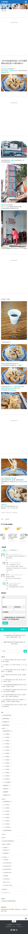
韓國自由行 (6, 853)
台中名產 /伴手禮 (7, 885)
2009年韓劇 (6, 776)
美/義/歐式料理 (7, 866)
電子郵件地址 (17, 607)
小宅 (3, 66)
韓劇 (3, 728)
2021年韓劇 (6, 737)
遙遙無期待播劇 (7, 830)
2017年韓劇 (6, 750)
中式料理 (5, 859)
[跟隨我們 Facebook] (21, 629)
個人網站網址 (6, 612)
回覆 (6, 560)
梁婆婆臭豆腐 (11, 388)
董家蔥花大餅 (13, 70)
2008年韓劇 (6, 779)
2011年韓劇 (6, 769)
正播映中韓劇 (5, 718)
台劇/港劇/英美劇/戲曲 (7, 841)
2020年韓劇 (6, 740)
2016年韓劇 (6, 753)
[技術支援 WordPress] (10, 926)
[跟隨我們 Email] (24, 629)
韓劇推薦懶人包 (7, 731)
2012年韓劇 (6, 766)
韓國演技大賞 (6, 795)
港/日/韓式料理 (7, 863)
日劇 (3, 834)
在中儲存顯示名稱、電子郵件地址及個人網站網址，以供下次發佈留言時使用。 (14, 618)
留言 (4, 597)
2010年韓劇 (6, 772)
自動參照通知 (14, 550)
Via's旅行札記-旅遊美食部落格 (8, 901)
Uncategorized (5, 892)
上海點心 (6, 70)
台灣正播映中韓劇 (6, 715)
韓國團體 (5, 792)
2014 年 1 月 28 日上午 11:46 (16, 554)
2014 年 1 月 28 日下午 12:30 (17, 574)
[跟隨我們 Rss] (26, 629)
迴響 (5, 550)
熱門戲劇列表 (5, 722)
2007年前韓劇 (6, 782)
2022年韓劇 (6, 734)
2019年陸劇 (6, 814)
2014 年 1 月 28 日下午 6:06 (15, 583)
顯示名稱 (5, 607)
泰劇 (3, 837)
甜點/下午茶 (6, 882)
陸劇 (3, 799)
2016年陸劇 (6, 824)
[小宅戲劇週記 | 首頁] (6, 2)
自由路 (4, 69)
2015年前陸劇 (6, 827)
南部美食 (4, 889)
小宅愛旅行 (5, 847)
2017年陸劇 (6, 820)
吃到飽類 (5, 875)
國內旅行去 (6, 850)
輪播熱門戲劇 (5, 725)
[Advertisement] (14, 37)
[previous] (1, 535)
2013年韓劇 (6, 763)
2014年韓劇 (6, 759)
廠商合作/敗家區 (6, 844)
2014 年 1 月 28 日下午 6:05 (15, 562)
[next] (26, 535)
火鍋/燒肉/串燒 (7, 872)
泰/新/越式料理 (7, 869)
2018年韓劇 (6, 747)
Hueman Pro (19, 926)
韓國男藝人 (6, 785)
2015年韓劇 (6, 756)
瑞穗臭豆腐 (3, 72)
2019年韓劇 (6, 743)
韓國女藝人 (6, 788)
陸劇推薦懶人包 (7, 801)
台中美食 (7, 519)
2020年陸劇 (6, 811)
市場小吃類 (3, 10)
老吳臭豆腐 (13, 390)
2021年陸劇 (6, 808)
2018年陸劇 (6, 817)
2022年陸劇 (6, 804)
